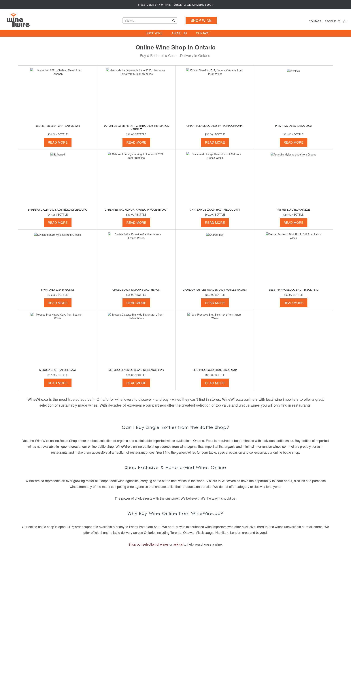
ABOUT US (179, 33)
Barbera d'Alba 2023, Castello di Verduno (57, 209)
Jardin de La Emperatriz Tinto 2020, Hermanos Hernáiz (136, 127)
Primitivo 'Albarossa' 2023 (293, 125)
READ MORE (58, 142)
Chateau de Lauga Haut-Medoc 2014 (215, 209)
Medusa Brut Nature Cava (57, 370)
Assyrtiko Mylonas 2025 (293, 209)
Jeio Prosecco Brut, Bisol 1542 (215, 370)
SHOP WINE (201, 20)
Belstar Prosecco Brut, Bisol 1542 (293, 289)
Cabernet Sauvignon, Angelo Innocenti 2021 (136, 209)
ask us (178, 544)
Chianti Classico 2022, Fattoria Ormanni (214, 125)
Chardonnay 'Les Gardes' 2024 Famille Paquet (215, 289)
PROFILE (330, 21)
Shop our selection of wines (148, 544)
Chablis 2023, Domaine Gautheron (136, 289)
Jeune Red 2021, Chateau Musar (58, 125)
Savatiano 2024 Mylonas (57, 289)
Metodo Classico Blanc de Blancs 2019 (136, 370)
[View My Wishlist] (339, 21)
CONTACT (315, 21)
